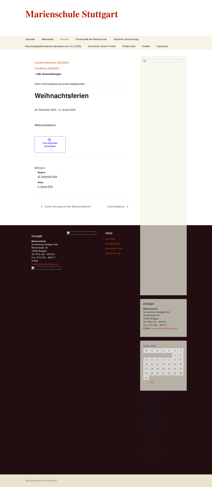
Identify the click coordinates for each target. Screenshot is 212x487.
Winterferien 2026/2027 (152, 419)
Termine (64, 39)
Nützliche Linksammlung (126, 39)
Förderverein (128, 46)
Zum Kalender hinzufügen (50, 144)
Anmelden (110, 239)
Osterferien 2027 (149, 441)
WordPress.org (112, 253)
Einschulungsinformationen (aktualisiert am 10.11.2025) (53, 46)
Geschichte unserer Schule (102, 46)
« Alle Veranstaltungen (48, 74)
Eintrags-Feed (112, 243)
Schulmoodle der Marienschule (91, 39)
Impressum (162, 46)
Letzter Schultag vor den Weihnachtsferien (67, 206)
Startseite (30, 39)
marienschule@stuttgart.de (164, 328)
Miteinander (48, 39)
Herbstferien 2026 (149, 407)
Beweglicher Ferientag (152, 453)
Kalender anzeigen (149, 456)
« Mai (151, 382)
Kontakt (146, 46)
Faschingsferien (116, 206)
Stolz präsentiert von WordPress (41, 480)
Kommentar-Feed (114, 248)
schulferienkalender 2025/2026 (52, 62)
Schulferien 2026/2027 (47, 68)
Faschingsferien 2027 (151, 430)
